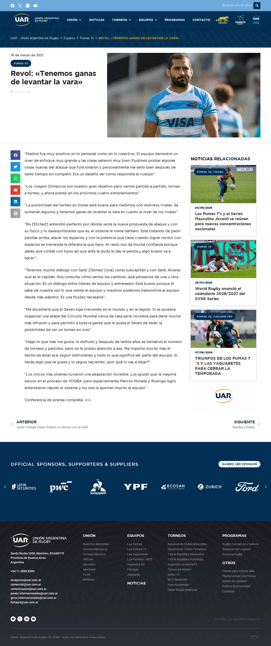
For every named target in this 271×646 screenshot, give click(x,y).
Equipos (69, 38)
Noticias (136, 583)
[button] (256, 5)
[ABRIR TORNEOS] (129, 20)
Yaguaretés (222, 316)
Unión (89, 536)
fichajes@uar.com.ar (24, 602)
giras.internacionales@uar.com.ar (34, 597)
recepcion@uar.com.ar (26, 580)
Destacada (22, 92)
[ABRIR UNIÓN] (80, 20)
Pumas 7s (87, 38)
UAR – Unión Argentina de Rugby (35, 38)
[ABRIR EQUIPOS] (155, 20)
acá (87, 400)
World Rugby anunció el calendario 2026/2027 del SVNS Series (220, 293)
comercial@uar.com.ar (26, 584)
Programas (234, 536)
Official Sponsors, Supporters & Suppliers (74, 464)
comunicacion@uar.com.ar (29, 589)
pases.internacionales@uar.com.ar (34, 593)
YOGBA (218, 171)
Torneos (177, 536)
